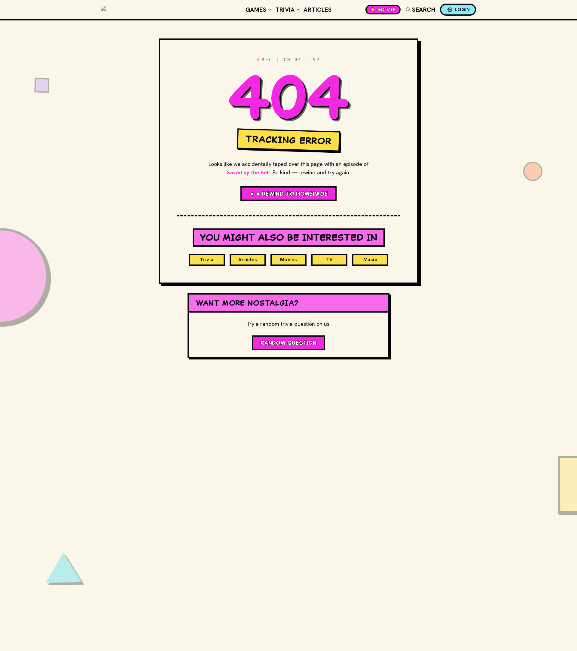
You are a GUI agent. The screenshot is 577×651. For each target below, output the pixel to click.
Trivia (285, 10)
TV (329, 259)
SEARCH (423, 10)
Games (256, 10)
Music (370, 259)
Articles (317, 10)
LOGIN (462, 9)
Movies (288, 259)
